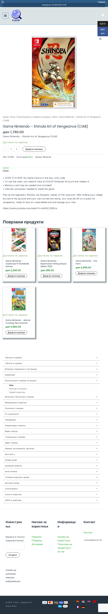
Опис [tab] (6, 170)
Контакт (88, 532)
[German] (83, 607)
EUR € (101, 24)
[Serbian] (83, 601)
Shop (12, 117)
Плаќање (37, 540)
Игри (54, 117)
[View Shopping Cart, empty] (102, 15)
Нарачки (36, 536)
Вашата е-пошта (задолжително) (15, 538)
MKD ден (101, 31)
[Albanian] (94, 601)
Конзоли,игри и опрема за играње (34, 117)
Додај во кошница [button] (16, 275)
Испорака (37, 544)
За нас (61, 551)
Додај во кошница (34, 149)
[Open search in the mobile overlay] (2, 2)
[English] (88, 601)
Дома (5, 117)
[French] (77, 607)
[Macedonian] (77, 601)
